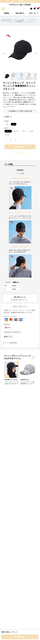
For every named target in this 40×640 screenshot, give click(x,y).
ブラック (8, 131)
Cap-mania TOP (6, 20)
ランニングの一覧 (19, 20)
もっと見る (34, 357)
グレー (24, 131)
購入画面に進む (20, 147)
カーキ (31, 131)
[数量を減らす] (7, 140)
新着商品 (6, 13)
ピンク (8, 135)
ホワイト (16, 131)
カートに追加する (20, 152)
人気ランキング (33, 13)
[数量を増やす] (15, 140)
